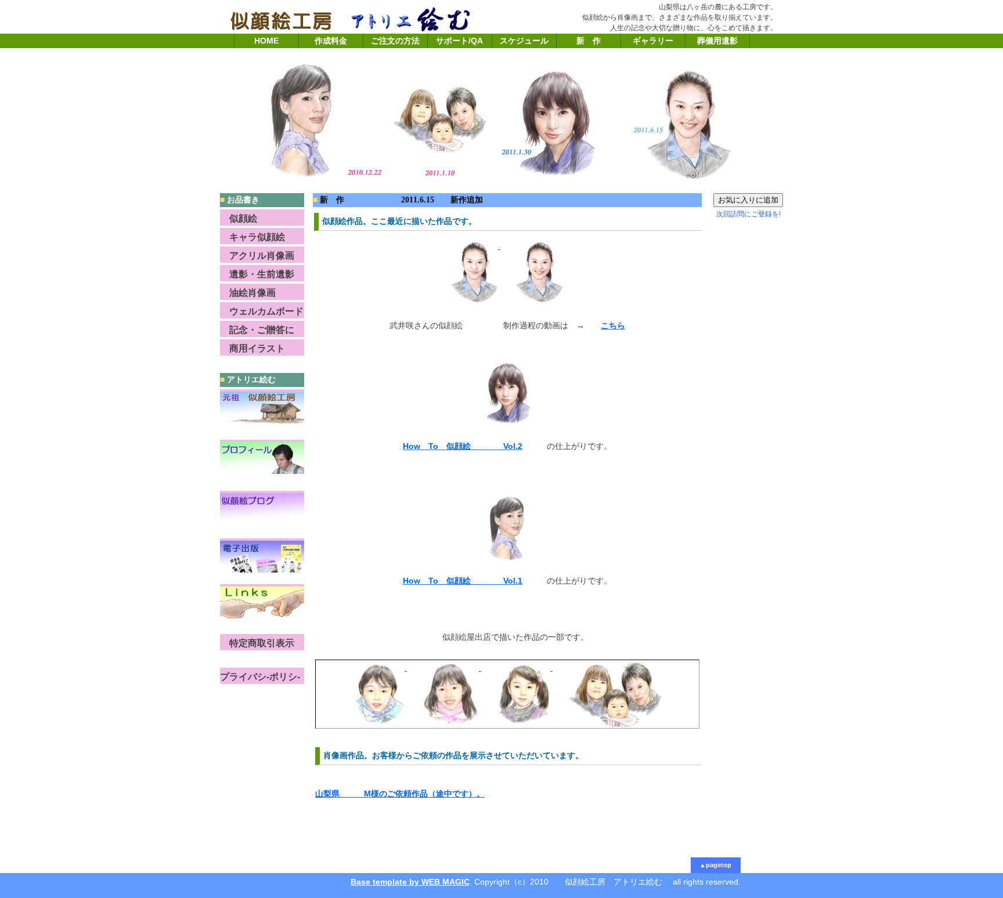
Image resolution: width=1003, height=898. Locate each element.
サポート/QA (459, 40)
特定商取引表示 (257, 643)
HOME (266, 40)
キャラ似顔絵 (252, 237)
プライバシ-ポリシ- (260, 677)
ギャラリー (653, 40)
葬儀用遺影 (717, 40)
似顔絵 (238, 218)
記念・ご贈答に (257, 330)
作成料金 (331, 40)
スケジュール (524, 40)
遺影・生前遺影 (257, 274)
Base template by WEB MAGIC (410, 881)
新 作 (588, 40)
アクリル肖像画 (257, 255)
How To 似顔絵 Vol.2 (462, 446)
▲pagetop (715, 864)
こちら (613, 325)
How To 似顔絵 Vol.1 (462, 580)
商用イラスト (252, 348)
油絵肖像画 (248, 293)
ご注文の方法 (395, 40)
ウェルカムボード (262, 311)
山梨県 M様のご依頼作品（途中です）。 (400, 793)
